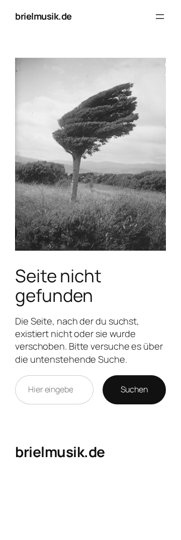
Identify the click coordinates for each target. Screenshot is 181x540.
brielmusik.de (43, 16)
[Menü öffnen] (160, 17)
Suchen (134, 389)
